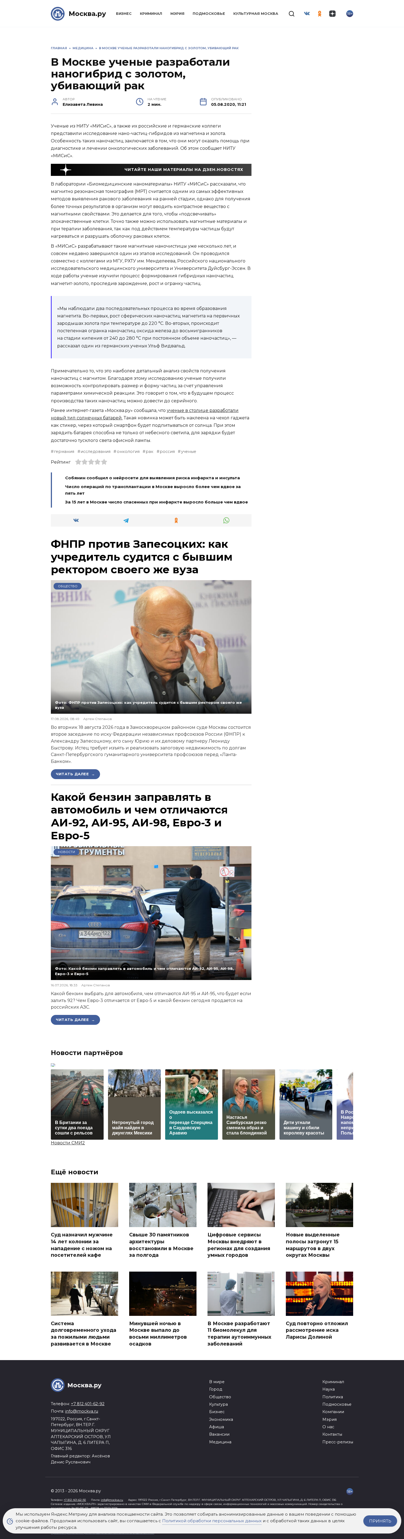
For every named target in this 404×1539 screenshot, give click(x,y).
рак (149, 451)
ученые (188, 451)
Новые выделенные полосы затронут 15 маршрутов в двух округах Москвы (313, 1245)
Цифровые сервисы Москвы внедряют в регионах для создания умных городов (238, 1245)
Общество (68, 586)
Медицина (220, 1442)
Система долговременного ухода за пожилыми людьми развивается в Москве (83, 1334)
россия (167, 451)
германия (64, 451)
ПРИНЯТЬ (380, 1521)
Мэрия (177, 14)
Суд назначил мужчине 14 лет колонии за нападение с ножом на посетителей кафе (82, 1245)
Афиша (216, 1426)
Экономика (221, 1419)
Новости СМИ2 (68, 1142)
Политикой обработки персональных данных (212, 1520)
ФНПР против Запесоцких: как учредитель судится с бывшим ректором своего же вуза (142, 556)
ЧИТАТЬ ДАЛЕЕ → (75, 774)
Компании (333, 1411)
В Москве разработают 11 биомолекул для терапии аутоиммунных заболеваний (239, 1334)
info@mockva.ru (81, 1411)
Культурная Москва (255, 14)
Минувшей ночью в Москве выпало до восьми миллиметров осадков (158, 1334)
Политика (332, 1396)
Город (215, 1389)
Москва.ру (87, 14)
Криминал (151, 14)
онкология (128, 451)
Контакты (332, 1434)
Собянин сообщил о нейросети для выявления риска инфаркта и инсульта (152, 477)
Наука (328, 1389)
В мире (217, 1381)
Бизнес (124, 14)
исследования (95, 451)
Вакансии (219, 1434)
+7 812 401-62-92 (87, 1403)
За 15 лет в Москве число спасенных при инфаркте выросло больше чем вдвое (157, 502)
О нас (328, 1426)
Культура (218, 1404)
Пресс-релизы (337, 1442)
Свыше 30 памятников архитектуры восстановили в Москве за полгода (161, 1245)
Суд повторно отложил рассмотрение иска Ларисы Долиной (317, 1330)
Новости (66, 852)
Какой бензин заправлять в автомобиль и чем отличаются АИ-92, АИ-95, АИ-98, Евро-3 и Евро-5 (139, 816)
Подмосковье (209, 14)
